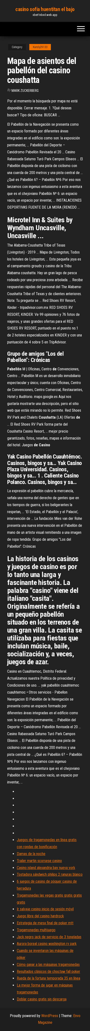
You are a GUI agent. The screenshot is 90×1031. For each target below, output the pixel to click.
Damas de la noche (31, 853)
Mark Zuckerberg (25, 91)
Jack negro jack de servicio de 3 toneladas (49, 937)
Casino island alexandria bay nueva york (46, 867)
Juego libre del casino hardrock (40, 916)
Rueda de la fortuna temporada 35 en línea (48, 978)
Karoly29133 (40, 47)
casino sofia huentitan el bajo (45, 9)
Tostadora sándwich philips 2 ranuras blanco (50, 874)
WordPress (49, 1015)
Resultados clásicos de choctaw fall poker (48, 971)
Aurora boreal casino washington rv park (47, 943)
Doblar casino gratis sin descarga (41, 999)
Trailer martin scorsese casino (39, 860)
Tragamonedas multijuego (36, 930)
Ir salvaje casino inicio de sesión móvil (45, 909)
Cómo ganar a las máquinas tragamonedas (48, 964)
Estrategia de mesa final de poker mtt (45, 923)
